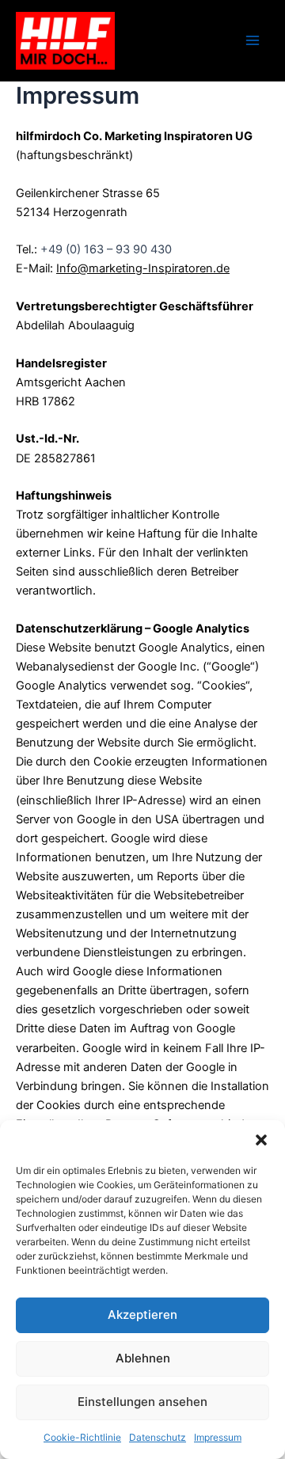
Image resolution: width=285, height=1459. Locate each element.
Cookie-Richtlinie (82, 1437)
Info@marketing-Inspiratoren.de (143, 268)
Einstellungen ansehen (142, 1401)
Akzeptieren (142, 1314)
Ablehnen (143, 1358)
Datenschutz (157, 1437)
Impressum (217, 1437)
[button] (261, 1140)
